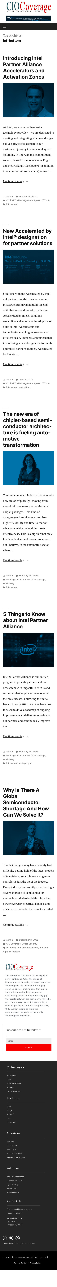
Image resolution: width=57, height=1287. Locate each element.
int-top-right (25, 763)
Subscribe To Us (28, 1244)
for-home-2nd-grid (16, 947)
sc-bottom (14, 951)
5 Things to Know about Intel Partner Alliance (25, 620)
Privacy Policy (35, 1263)
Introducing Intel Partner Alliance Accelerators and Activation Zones (24, 67)
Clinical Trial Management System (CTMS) (28, 200)
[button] (4, 26)
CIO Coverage (38, 579)
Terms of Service (20, 1263)
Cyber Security (29, 943)
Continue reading (16, 181)
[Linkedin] (11, 1238)
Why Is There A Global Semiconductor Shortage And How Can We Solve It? (26, 802)
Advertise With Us (11, 1244)
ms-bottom (24, 387)
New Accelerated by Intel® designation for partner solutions (27, 237)
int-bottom (11, 204)
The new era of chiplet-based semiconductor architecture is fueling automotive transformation (27, 429)
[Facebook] (17, 1238)
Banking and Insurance (18, 579)
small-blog (8, 583)
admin (9, 196)
